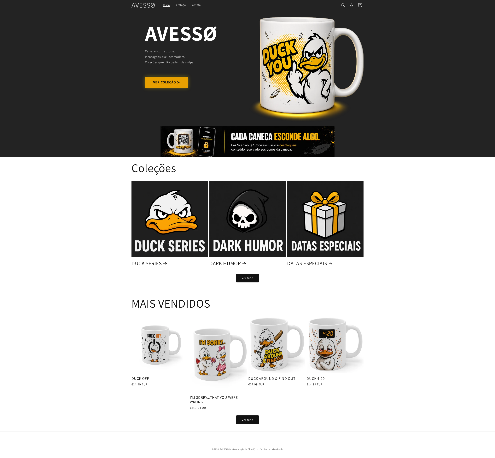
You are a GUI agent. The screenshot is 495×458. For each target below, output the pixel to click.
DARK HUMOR (225, 263)
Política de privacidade (271, 449)
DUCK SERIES (146, 263)
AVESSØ (224, 449)
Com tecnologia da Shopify (242, 449)
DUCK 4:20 (316, 378)
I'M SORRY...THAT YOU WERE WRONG (214, 399)
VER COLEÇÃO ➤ (166, 82)
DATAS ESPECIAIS (307, 263)
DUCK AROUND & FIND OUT (271, 378)
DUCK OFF (140, 378)
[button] (343, 5)
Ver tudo (247, 278)
